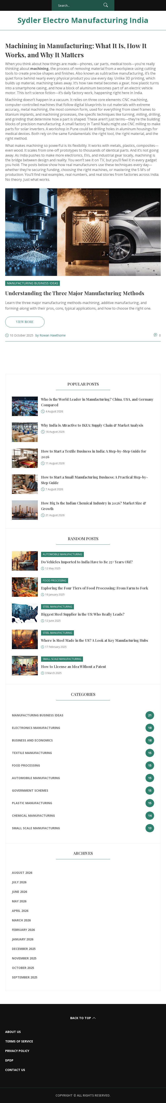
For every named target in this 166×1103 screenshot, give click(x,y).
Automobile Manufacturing (62, 554)
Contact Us (15, 1070)
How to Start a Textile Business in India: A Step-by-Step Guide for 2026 (93, 454)
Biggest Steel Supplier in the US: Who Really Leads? (82, 614)
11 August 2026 (55, 463)
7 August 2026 (54, 489)
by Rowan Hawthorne (50, 335)
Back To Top (80, 1018)
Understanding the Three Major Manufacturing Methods (74, 293)
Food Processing (54, 580)
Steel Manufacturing (57, 606)
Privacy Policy (17, 1051)
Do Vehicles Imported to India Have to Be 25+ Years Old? (87, 562)
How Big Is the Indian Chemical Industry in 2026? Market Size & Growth (93, 506)
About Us (13, 1032)
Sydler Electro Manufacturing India (83, 20)
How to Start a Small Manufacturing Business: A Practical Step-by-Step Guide (94, 480)
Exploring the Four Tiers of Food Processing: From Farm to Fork (94, 588)
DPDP (9, 1060)
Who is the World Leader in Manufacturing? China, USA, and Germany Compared (97, 402)
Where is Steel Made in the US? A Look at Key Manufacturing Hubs (94, 640)
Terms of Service (19, 1041)
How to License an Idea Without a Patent (73, 666)
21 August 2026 (55, 515)
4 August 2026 (54, 411)
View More (25, 322)
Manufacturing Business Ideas (32, 283)
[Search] (105, 5)
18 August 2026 (55, 432)
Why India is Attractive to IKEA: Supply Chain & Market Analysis (92, 425)
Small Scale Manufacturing (62, 659)
